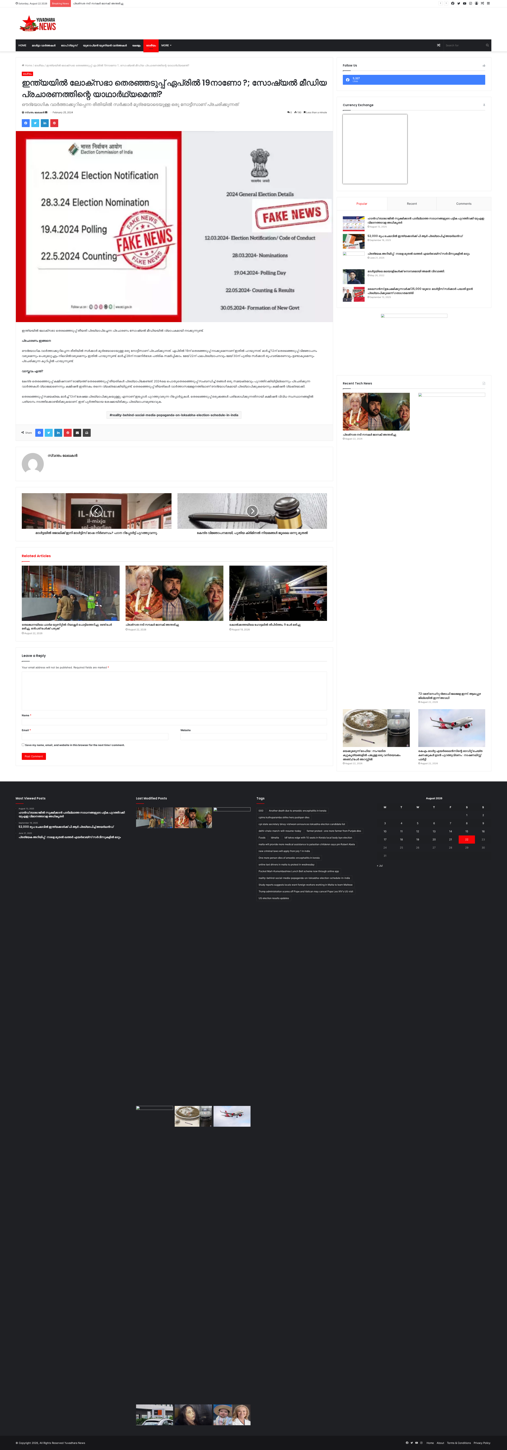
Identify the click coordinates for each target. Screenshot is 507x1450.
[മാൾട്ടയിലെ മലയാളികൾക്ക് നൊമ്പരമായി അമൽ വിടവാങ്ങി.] (354, 276)
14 (450, 831)
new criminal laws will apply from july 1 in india (284, 851)
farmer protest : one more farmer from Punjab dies (334, 830)
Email (26, 730)
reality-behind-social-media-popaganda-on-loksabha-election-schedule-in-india (175, 415)
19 (417, 839)
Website (185, 730)
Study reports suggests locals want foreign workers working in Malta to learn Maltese (306, 884)
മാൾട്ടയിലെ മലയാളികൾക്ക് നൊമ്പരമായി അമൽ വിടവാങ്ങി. (406, 271)
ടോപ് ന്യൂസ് (69, 45)
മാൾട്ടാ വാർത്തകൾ (43, 45)
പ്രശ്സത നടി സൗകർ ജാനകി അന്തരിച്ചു (152, 625)
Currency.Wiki (396, 181)
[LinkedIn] (45, 123)
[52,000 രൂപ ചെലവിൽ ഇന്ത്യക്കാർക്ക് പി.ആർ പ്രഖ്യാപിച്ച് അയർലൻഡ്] (354, 241)
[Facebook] (26, 123)
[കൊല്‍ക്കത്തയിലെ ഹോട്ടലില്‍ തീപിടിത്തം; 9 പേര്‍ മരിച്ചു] (278, 593)
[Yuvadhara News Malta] (40, 23)
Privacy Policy (482, 1442)
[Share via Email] (77, 433)
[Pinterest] (54, 123)
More (165, 45)
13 (434, 831)
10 (385, 831)
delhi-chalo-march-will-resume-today (280, 830)
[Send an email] (46, 112)
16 (483, 831)
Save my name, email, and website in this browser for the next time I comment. (75, 745)
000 (261, 810)
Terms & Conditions (459, 1442)
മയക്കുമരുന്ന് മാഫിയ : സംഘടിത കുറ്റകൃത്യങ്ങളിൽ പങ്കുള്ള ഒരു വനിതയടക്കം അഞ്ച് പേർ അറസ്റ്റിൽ (371, 755)
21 (450, 839)
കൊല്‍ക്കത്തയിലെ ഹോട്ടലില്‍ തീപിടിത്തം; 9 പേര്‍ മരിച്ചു (264, 625)
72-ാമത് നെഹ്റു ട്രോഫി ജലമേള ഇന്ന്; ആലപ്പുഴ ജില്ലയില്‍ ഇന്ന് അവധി (117, 3)
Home (22, 45)
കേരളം (136, 45)
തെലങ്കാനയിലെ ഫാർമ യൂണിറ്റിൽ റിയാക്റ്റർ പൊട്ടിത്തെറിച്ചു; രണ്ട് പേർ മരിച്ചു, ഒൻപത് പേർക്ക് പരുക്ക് (67, 626)
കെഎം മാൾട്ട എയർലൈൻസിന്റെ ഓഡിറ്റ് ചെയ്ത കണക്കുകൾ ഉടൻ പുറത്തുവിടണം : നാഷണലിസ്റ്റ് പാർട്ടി (450, 755)
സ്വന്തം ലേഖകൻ (34, 112)
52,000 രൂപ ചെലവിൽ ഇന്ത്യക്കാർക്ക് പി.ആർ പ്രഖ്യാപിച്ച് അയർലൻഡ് (415, 236)
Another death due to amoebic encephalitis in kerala (297, 810)
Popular (361, 204)
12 (417, 831)
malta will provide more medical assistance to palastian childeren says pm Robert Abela (307, 844)
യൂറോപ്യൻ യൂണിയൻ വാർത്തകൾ (105, 45)
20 (434, 839)
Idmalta (275, 837)
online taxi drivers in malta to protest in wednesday (286, 864)
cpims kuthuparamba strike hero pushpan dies (284, 817)
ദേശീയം (151, 45)
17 (385, 839)
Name (26, 715)
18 (401, 839)
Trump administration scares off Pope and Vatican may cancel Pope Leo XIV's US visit (306, 891)
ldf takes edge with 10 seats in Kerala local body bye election (318, 837)
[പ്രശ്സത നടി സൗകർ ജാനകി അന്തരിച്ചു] (174, 593)
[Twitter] (35, 123)
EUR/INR (351, 181)
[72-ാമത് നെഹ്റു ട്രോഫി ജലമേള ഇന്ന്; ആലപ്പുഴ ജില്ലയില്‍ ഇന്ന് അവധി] (451, 541)
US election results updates (274, 898)
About (440, 1442)
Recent (412, 204)
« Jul (380, 865)
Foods (262, 837)
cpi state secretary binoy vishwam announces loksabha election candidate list (302, 824)
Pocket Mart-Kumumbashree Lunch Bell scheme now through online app (299, 871)
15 (466, 831)
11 (401, 831)
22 (466, 839)
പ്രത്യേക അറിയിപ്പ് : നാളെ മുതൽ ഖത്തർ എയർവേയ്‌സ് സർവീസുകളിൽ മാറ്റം (419, 254)
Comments (464, 204)
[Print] (87, 433)
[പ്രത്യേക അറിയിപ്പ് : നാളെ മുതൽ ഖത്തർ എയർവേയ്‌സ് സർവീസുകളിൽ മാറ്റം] (354, 259)
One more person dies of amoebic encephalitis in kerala (289, 857)
